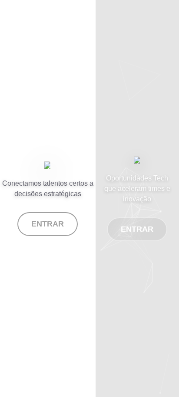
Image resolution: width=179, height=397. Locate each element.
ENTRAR (47, 224)
